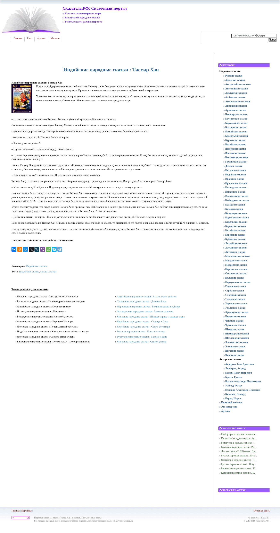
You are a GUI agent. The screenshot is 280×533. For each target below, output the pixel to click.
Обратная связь (262, 510)
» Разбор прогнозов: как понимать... (237, 434)
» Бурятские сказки (234, 140)
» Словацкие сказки (234, 295)
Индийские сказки (36, 266)
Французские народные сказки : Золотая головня (145, 311)
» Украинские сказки (235, 303)
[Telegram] (59, 249)
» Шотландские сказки (236, 338)
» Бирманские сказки (235, 123)
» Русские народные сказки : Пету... (237, 464)
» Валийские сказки (234, 144)
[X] (31, 249)
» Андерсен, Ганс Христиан (238, 364)
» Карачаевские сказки (236, 217)
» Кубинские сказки (234, 239)
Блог (29, 38)
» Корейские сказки (234, 234)
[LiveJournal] (36, 249)
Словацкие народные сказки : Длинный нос (142, 301)
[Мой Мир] (25, 249)
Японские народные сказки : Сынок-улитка (141, 341)
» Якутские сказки (233, 350)
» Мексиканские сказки (236, 256)
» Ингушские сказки (234, 170)
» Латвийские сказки (235, 243)
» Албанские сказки (234, 97)
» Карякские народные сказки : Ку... (237, 438)
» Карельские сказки (235, 222)
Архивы (41, 38)
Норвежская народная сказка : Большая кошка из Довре (148, 306)
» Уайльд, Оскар (232, 385)
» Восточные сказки (234, 153)
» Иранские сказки (233, 179)
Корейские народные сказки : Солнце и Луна (142, 321)
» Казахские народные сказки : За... (237, 472)
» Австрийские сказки (235, 88)
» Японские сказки (233, 355)
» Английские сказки (235, 105)
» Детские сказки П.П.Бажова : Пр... (238, 451)
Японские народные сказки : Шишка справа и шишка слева (151, 316)
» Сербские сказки (233, 290)
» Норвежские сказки (235, 269)
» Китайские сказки (234, 230)
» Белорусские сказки (235, 118)
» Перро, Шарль (232, 398)
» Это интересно (228, 406)
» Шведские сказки (234, 329)
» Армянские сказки (234, 110)
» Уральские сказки (234, 307)
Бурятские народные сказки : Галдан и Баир (142, 336)
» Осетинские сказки (234, 273)
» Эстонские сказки (234, 346)
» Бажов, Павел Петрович (237, 372)
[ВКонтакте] (13, 249)
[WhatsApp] (48, 249)
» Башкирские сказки (235, 114)
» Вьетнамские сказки (235, 157)
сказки (52, 271)
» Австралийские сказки (237, 84)
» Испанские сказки (234, 191)
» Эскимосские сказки (235, 342)
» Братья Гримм (232, 377)
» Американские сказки (236, 101)
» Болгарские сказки (234, 127)
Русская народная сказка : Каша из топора (141, 331)
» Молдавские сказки (235, 260)
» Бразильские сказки (235, 136)
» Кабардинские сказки (236, 200)
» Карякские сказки (234, 226)
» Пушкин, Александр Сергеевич (241, 390)
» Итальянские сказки (235, 196)
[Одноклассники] (19, 249)
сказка (44, 271)
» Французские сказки (235, 312)
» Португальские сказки (236, 282)
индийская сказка (29, 271)
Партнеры (26, 510)
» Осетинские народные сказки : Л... (237, 459)
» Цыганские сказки (234, 316)
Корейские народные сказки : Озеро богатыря (143, 326)
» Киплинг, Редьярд (234, 394)
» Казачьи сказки (233, 209)
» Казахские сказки (234, 204)
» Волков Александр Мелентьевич (242, 381)
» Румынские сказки (234, 286)
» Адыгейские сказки (235, 93)
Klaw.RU (265, 517)
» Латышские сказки (235, 247)
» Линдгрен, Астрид (234, 368)
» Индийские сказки (234, 174)
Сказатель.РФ (262, 520)
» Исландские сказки (235, 187)
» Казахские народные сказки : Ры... (237, 446)
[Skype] (54, 249)
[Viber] (42, 249)
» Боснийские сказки (235, 131)
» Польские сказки (233, 277)
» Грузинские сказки (234, 161)
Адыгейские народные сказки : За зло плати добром (146, 296)
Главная (18, 38)
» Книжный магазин (230, 402)
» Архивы (224, 411)
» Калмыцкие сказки (235, 213)
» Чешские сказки (233, 320)
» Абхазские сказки (234, 80)
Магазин (55, 38)
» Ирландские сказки (235, 183)
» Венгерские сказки (234, 148)
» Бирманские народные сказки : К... (238, 468)
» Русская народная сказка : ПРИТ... (238, 455)
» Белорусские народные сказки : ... (237, 442)
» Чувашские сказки (234, 325)
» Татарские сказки (234, 299)
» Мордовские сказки (235, 264)
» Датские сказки (232, 166)
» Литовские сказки (234, 252)
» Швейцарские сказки (236, 333)
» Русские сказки (232, 75)
